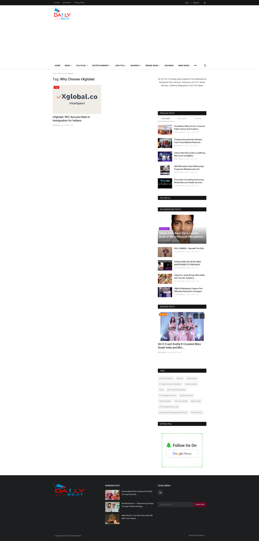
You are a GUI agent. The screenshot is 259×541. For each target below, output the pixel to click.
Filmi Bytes (198, 85)
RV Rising (56, 125)
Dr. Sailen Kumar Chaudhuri (170, 384)
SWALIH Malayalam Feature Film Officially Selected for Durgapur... (188, 289)
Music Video (196, 401)
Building (180, 378)
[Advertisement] (129, 42)
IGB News (169, 65)
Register (196, 2)
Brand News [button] (152, 65)
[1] (204, 3)
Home (57, 65)
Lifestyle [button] (120, 65)
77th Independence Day (168, 407)
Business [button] (135, 65)
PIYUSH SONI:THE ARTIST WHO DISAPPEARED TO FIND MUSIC (187, 263)
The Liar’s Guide (181, 401)
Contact (57, 2)
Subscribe (199, 504)
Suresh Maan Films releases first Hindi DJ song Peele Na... (137, 492)
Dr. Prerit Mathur (166, 378)
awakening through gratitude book (173, 412)
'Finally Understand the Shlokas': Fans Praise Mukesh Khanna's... (188, 140)
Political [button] (81, 65)
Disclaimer (67, 2)
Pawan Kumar (196, 412)
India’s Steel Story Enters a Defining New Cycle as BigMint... (189, 154)
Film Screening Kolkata (176, 389)
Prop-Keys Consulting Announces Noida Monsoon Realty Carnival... (189, 181)
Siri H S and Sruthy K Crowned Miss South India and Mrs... (179, 345)
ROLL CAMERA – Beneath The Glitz (189, 248)
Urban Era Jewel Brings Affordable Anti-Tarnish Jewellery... (189, 276)
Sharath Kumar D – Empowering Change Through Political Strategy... (138, 504)
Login (187, 2)
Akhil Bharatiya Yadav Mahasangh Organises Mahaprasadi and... (189, 167)
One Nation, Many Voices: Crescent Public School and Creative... (189, 127)
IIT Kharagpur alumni (167, 395)
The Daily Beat (179, 132)
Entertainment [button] (100, 65)
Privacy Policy (79, 2)
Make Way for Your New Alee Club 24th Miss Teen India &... (137, 516)
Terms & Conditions (196, 535)
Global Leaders (191, 384)
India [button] (68, 65)
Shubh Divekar (165, 401)
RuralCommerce (186, 395)
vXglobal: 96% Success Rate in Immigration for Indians (71, 118)
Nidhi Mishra (178, 145)
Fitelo (161, 389)
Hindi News (183, 65)
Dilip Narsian (192, 378)
